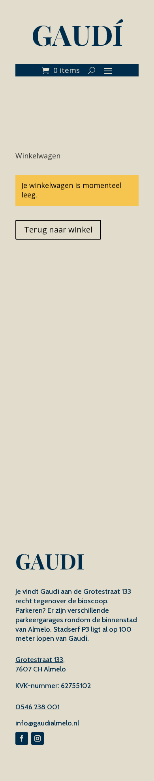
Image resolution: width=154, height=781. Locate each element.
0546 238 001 (37, 707)
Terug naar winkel (58, 229)
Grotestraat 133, (40, 659)
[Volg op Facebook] (21, 738)
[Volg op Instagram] (37, 738)
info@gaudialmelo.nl (47, 723)
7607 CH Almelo (40, 669)
